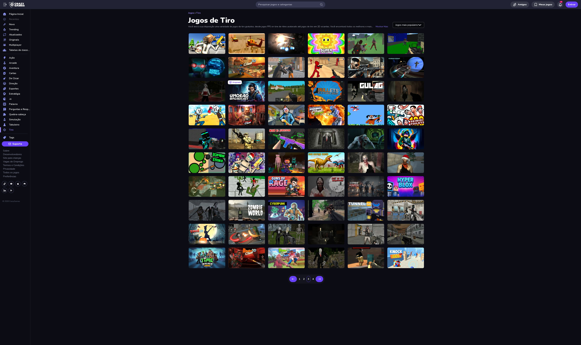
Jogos (191, 13)
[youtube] (11, 183)
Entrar (572, 4)
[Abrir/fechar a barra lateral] (4, 4)
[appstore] (18, 183)
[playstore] (11, 190)
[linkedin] (4, 190)
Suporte (17, 144)
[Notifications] (560, 5)
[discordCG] (24, 183)
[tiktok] (4, 183)
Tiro (198, 13)
